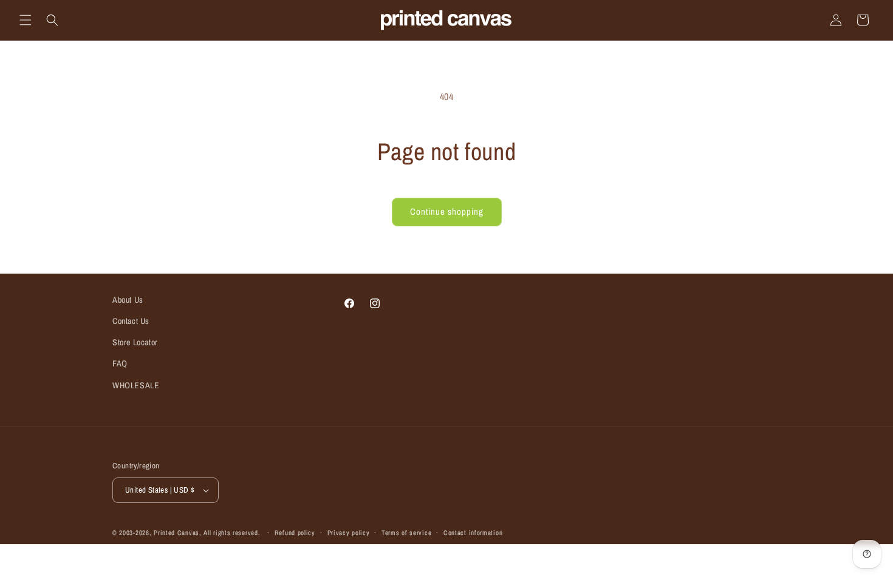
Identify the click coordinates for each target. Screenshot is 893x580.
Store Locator (135, 342)
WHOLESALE (135, 385)
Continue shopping (447, 211)
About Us (127, 299)
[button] (25, 20)
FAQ (120, 363)
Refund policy (295, 532)
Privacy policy (348, 532)
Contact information (472, 532)
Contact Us (130, 320)
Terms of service (406, 532)
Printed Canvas (176, 532)
